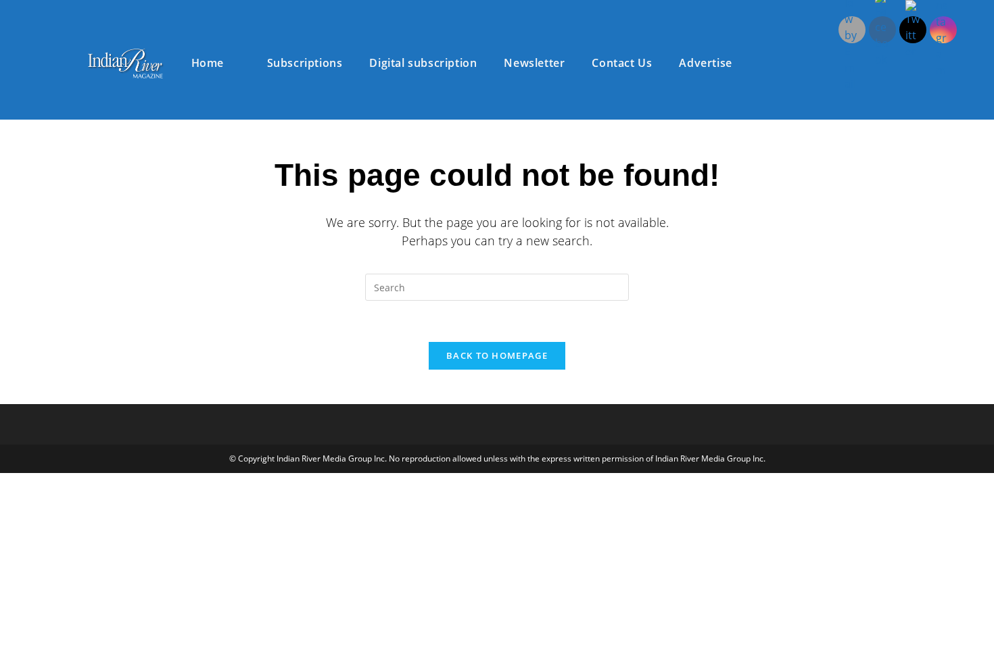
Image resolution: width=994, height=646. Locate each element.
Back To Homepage (497, 355)
